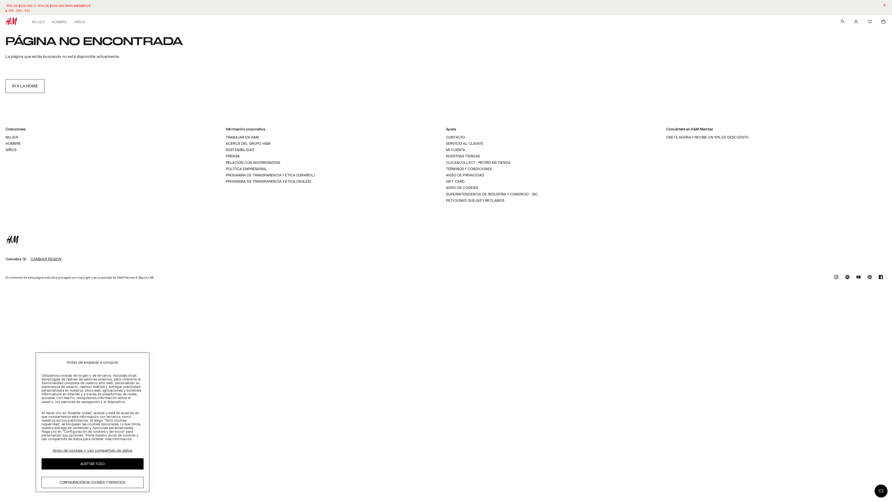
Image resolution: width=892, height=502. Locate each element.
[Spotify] (847, 277)
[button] (446, 7)
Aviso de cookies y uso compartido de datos (92, 450)
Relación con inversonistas (253, 163)
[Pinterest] (869, 277)
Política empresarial (246, 169)
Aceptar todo (92, 464)
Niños (79, 22)
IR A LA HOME (25, 86)
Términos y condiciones (469, 169)
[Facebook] (881, 277)
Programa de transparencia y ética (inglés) (268, 181)
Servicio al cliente (464, 143)
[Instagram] (836, 277)
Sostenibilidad (240, 150)
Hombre (59, 22)
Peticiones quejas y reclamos (475, 200)
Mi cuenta (455, 150)
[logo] (446, 239)
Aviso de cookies (462, 188)
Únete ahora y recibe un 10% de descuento (707, 137)
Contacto (455, 137)
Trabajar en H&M (242, 137)
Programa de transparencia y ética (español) (270, 175)
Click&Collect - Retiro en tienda (478, 163)
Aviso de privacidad (465, 175)
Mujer (38, 22)
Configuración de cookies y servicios (92, 482)
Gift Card (455, 181)
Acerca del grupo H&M (248, 143)
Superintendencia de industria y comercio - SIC (492, 194)
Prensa (233, 156)
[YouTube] (858, 277)
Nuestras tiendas (463, 156)
